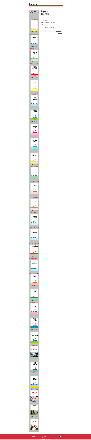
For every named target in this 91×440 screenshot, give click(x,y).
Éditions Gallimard (43, 439)
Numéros (37, 5)
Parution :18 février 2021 (34, 372)
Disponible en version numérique (34, 46)
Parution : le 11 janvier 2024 (34, 76)
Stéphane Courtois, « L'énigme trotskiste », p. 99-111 (46, 20)
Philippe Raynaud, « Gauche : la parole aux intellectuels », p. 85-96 (47, 25)
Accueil (31, 5)
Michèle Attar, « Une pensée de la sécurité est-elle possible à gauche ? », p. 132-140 (49, 21)
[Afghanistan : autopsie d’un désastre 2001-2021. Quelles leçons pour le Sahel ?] (34, 183)
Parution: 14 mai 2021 (34, 328)
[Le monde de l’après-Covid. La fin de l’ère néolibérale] (34, 214)
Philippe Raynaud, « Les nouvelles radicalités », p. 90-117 (46, 24)
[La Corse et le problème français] (34, 303)
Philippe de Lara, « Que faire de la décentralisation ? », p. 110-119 (47, 26)
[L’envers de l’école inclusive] (34, 153)
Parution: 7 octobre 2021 (34, 285)
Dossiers (48, 5)
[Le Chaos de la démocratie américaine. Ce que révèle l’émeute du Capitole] (34, 229)
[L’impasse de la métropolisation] (34, 332)
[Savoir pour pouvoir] (34, 376)
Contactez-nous (30, 437)
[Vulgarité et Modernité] (34, 419)
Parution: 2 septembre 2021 (34, 314)
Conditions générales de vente (44, 436)
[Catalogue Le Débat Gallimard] (34, 20)
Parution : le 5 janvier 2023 (34, 149)
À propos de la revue (32, 436)
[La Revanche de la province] (34, 167)
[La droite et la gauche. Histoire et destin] (34, 274)
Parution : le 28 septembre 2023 (34, 106)
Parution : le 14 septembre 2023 (34, 120)
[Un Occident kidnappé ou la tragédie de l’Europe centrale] (34, 260)
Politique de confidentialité (44, 437)
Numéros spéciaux (53, 5)
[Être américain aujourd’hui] (34, 390)
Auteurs (42, 5)
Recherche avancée (37, 17)
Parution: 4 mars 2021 (34, 357)
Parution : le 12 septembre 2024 (34, 31)
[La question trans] (34, 289)
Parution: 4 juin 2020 (34, 401)
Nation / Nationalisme (44, 17)
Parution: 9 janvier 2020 (34, 415)
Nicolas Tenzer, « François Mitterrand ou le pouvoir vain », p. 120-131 (47, 27)
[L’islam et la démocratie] (34, 346)
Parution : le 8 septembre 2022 (34, 178)
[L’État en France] (34, 138)
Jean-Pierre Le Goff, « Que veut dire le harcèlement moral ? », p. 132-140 (48, 22)
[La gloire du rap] (34, 124)
